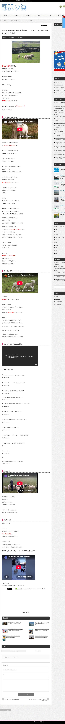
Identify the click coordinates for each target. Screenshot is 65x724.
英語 (56, 250)
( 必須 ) (5, 665)
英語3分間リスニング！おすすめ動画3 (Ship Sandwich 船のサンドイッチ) (42, 623)
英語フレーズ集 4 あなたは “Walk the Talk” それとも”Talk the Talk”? (38, 700)
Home (1, 20)
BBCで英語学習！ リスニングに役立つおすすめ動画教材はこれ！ (15, 630)
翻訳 (56, 247)
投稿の (57, 299)
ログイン (57, 296)
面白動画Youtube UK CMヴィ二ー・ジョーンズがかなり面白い (14, 623)
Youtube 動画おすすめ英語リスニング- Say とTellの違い (13, 637)
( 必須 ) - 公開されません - (10, 669)
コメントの (58, 301)
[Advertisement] (26, 602)
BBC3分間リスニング (59, 226)
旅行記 (56, 245)
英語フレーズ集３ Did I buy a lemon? (12, 699)
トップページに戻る (5, 710)
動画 (5, 20)
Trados (56, 234)
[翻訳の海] (15, 10)
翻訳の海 (42, 721)
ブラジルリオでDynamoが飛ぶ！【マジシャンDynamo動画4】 (41, 637)
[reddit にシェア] (44, 588)
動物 (11, 37)
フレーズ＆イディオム (59, 237)
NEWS (56, 229)
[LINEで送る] (18, 588)
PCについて (57, 231)
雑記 (56, 253)
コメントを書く (22, 37)
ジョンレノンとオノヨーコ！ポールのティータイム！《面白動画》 (42, 630)
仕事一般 (57, 239)
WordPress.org (58, 304)
